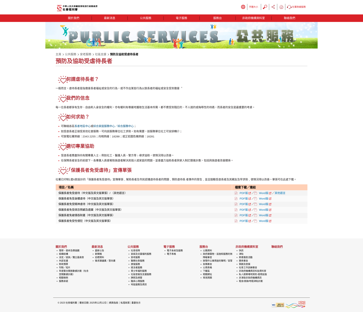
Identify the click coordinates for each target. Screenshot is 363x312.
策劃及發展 (244, 264)
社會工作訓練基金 (248, 267)
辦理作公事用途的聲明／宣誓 (217, 261)
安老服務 (85, 54)
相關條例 (63, 277)
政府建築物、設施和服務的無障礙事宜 (217, 256)
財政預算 (63, 264)
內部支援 (63, 261)
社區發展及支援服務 (141, 274)
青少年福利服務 (139, 271)
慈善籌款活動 (246, 257)
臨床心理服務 (137, 281)
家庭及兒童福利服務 (141, 254)
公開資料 (207, 250)
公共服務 (70, 54)
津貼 (241, 254)
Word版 (263, 193)
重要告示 (136, 303)
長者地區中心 (82, 126)
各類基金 (207, 264)
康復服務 (135, 264)
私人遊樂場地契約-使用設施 (253, 274)
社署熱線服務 (299, 7)
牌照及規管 (136, 277)
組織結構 (63, 254)
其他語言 (280, 193)
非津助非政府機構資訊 (250, 277)
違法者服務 (136, 267)
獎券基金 (243, 261)
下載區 (206, 271)
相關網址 (207, 274)
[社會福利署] (87, 8)
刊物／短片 (64, 267)
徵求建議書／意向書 (105, 261)
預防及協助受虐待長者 (124, 54)
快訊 (241, 250)
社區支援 (100, 54)
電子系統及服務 (175, 250)
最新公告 (99, 250)
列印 (281, 7)
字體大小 (253, 7)
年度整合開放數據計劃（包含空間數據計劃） (73, 272)
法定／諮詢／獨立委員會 (71, 257)
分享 (273, 7)
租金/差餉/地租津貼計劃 (251, 281)
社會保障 (135, 250)
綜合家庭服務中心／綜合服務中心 (113, 126)
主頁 (58, 54)
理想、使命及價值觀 (69, 250)
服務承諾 (63, 281)
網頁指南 (113, 303)
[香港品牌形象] (295, 304)
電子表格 (171, 254)
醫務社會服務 (137, 261)
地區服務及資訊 (139, 284)
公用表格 (207, 267)
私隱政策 (125, 303)
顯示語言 (243, 7)
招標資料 (99, 257)
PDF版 (244, 193)
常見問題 (207, 277)
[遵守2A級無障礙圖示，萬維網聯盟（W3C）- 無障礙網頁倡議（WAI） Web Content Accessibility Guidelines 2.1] (278, 304)
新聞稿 (98, 254)
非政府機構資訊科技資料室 (252, 271)
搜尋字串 (265, 7)
